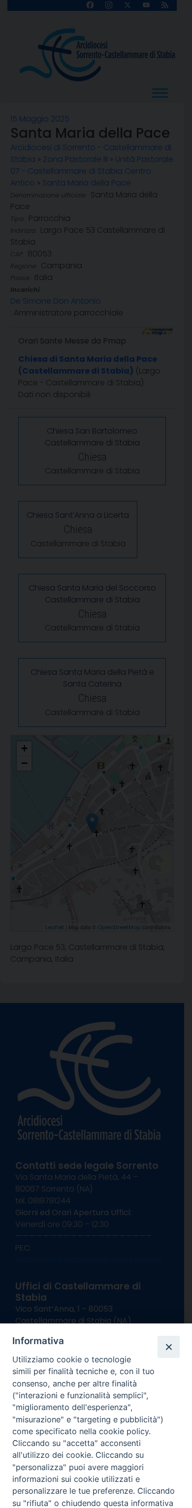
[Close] (168, 1346)
